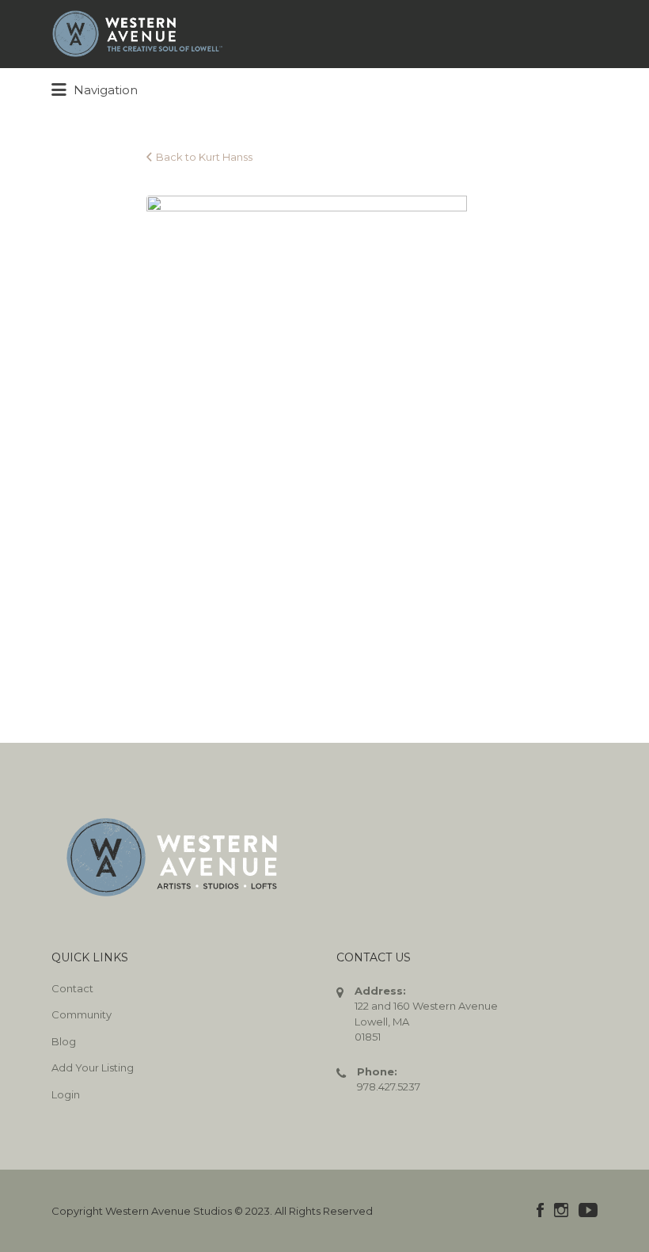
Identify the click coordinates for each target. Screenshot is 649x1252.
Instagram (561, 1210)
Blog (63, 1041)
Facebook (540, 1210)
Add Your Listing (92, 1067)
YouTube (588, 1210)
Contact (72, 988)
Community (81, 1014)
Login (65, 1094)
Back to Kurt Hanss (204, 156)
